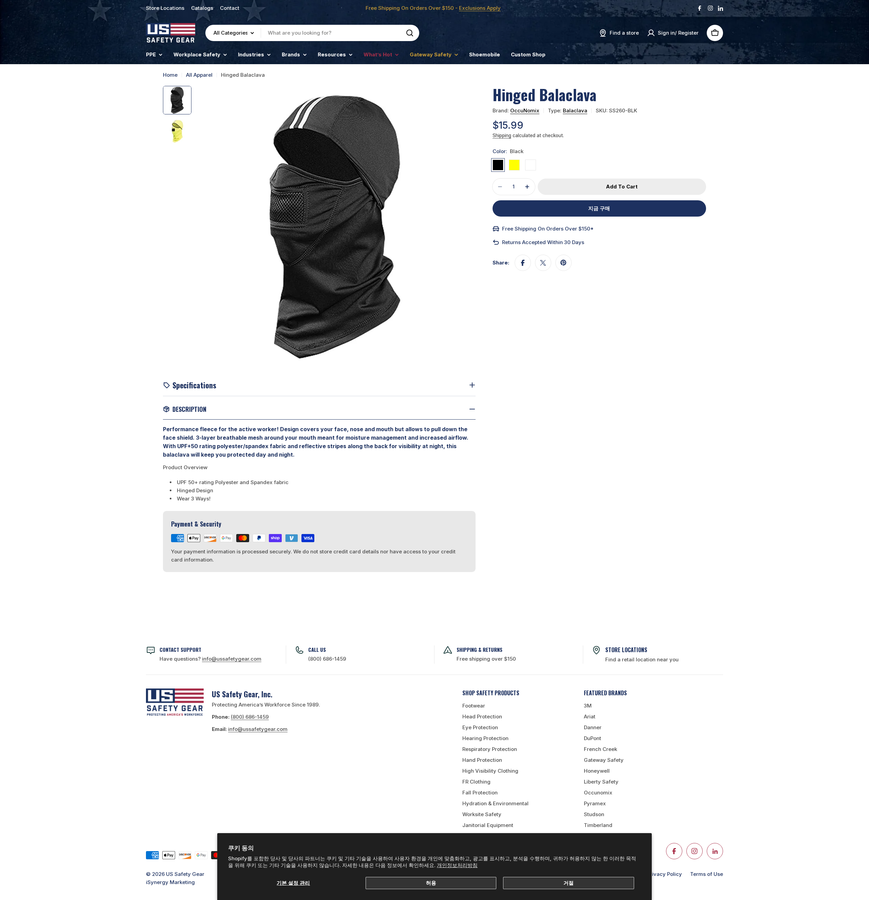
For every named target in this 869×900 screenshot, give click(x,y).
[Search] (410, 33)
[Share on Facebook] (523, 263)
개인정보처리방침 (457, 865)
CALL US (317, 649)
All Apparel (199, 75)
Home (170, 75)
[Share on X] (543, 263)
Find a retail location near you (642, 659)
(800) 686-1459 (327, 659)
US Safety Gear (185, 874)
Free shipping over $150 (486, 659)
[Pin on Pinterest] (563, 263)
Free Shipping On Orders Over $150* (548, 228)
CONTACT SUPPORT (180, 649)
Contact (229, 8)
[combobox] (312, 33)
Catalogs (202, 8)
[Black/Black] (530, 165)
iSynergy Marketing (170, 882)
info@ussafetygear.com (258, 729)
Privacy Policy (664, 874)
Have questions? (210, 659)
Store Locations (165, 8)
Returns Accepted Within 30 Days (543, 242)
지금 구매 (599, 208)
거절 (568, 883)
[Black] (498, 165)
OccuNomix (524, 110)
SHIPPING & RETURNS (479, 649)
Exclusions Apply (480, 8)
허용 (431, 883)
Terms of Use (706, 874)
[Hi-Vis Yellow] (514, 165)
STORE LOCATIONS (626, 650)
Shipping (502, 135)
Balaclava (575, 110)
